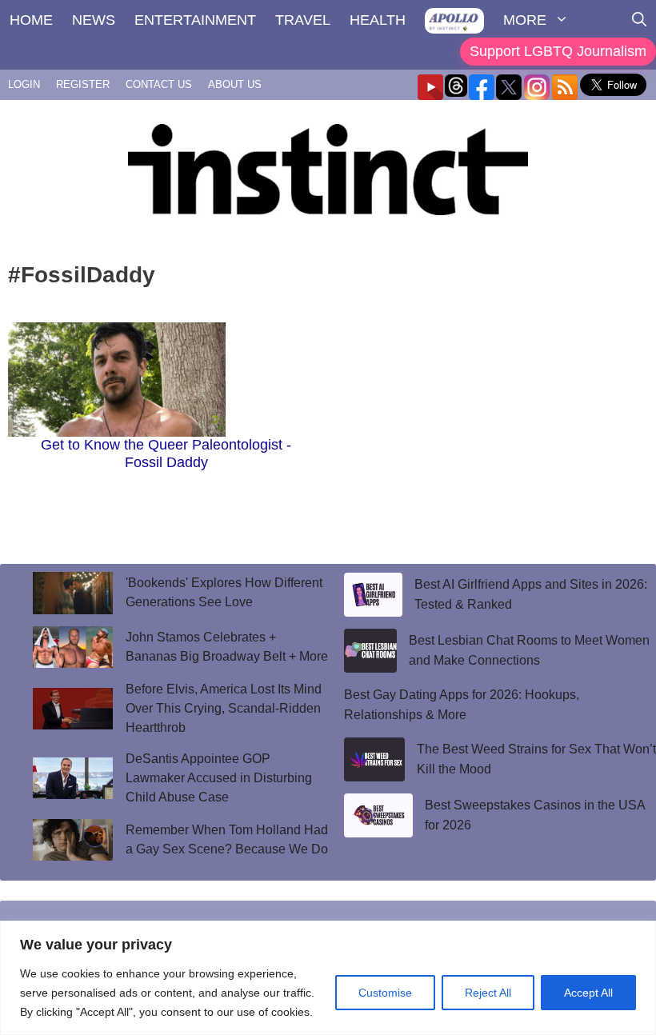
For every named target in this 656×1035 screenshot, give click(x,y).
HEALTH (378, 20)
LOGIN (24, 84)
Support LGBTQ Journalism (558, 51)
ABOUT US (235, 84)
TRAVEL (302, 20)
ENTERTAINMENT (195, 20)
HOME (31, 20)
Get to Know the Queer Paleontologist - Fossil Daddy (166, 453)
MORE (524, 20)
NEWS (93, 20)
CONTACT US (159, 84)
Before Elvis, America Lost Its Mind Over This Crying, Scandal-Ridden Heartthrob (224, 708)
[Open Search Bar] (639, 20)
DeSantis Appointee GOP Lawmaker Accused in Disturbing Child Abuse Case (219, 778)
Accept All (588, 992)
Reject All (488, 992)
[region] (328, 978)
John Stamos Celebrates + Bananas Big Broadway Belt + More (227, 646)
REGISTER (83, 84)
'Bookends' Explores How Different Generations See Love (224, 592)
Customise (385, 992)
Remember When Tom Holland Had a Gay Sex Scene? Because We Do (227, 839)
